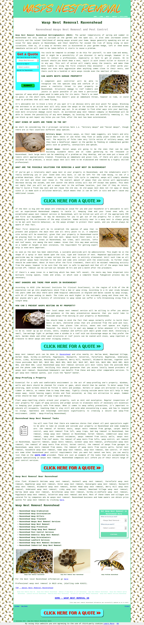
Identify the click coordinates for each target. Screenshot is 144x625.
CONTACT (114, 16)
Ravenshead (65, 354)
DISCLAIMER (124, 16)
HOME (95, 16)
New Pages (24, 606)
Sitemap (16, 606)
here (62, 500)
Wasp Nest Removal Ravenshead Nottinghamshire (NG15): (44, 35)
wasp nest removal (93, 442)
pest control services (26, 460)
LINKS (101, 16)
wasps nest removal (25, 370)
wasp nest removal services (69, 365)
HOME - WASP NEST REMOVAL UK (72, 598)
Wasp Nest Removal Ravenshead (37, 505)
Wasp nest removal (25, 354)
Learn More (109, 624)
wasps (67, 40)
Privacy (127, 606)
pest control (51, 452)
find (24, 481)
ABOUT (108, 16)
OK (118, 624)
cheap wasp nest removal (57, 434)
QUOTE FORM (40, 455)
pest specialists (113, 423)
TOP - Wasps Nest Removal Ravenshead (34, 588)
